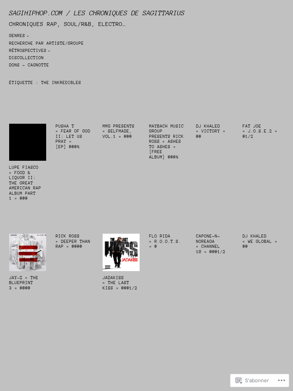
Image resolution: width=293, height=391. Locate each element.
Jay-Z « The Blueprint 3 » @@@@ (24, 283)
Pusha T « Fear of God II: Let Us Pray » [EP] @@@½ (73, 136)
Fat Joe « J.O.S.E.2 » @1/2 (260, 131)
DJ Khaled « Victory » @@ (210, 131)
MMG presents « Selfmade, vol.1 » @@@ (119, 131)
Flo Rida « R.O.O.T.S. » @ (166, 241)
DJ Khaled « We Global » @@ (260, 241)
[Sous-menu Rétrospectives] (49, 50)
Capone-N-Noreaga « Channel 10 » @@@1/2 (210, 244)
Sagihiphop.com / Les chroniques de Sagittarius (97, 13)
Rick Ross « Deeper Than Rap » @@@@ (73, 241)
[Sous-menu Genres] (27, 35)
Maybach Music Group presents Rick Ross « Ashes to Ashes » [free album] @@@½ (166, 142)
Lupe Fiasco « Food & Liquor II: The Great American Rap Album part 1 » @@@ (25, 183)
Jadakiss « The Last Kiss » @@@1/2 (120, 283)
